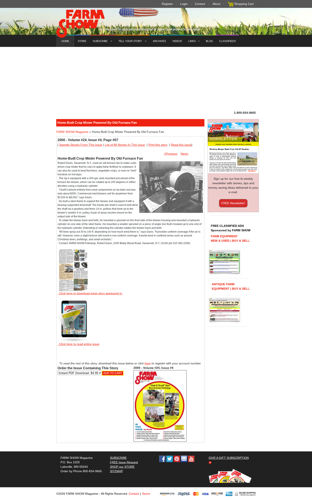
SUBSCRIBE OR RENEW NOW (156, 251)
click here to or (155, 260)
